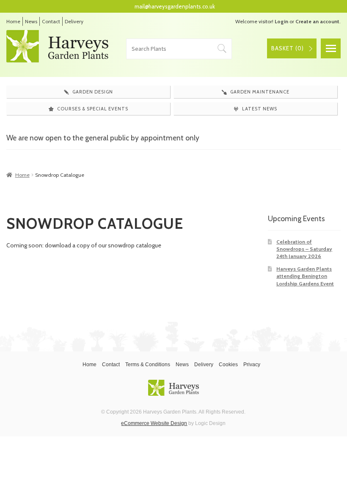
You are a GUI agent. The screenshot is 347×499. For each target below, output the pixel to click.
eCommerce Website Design (154, 423)
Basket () (287, 48)
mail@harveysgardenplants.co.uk (175, 6)
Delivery (74, 21)
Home (13, 21)
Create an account (317, 21)
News (31, 21)
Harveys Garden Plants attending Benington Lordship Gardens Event (305, 276)
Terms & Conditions (147, 364)
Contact (51, 21)
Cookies (228, 364)
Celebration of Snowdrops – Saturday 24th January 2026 (304, 249)
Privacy (251, 364)
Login (281, 21)
